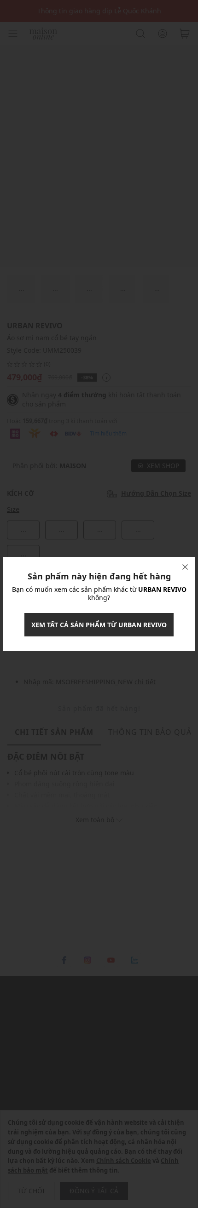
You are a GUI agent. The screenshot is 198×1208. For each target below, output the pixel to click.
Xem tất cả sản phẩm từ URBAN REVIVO (99, 624)
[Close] (185, 567)
